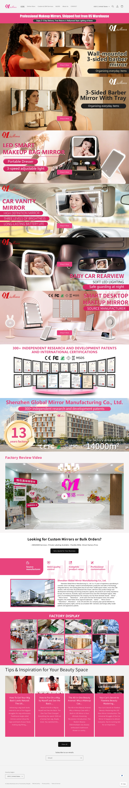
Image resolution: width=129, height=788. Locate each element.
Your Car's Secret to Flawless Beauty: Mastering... (109, 700)
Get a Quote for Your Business (64, 551)
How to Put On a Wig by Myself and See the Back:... (49, 700)
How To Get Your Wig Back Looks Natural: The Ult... (19, 700)
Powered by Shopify (24, 783)
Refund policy (36, 783)
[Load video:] (64, 496)
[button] (112, 6)
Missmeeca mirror (14, 783)
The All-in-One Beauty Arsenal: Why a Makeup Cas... (79, 700)
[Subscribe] (81, 758)
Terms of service (56, 783)
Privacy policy (46, 783)
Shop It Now (64, 65)
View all (64, 744)
